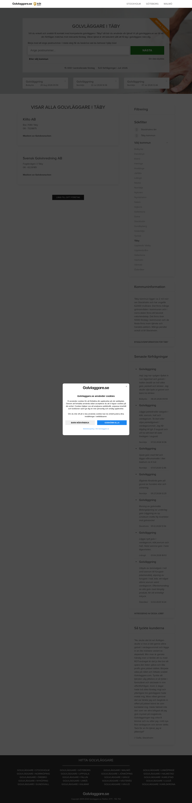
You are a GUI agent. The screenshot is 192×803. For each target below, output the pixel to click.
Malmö (168, 3)
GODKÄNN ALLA (112, 423)
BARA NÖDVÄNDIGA (80, 423)
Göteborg (152, 3)
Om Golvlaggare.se (102, 429)
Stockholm (134, 3)
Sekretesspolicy (88, 429)
